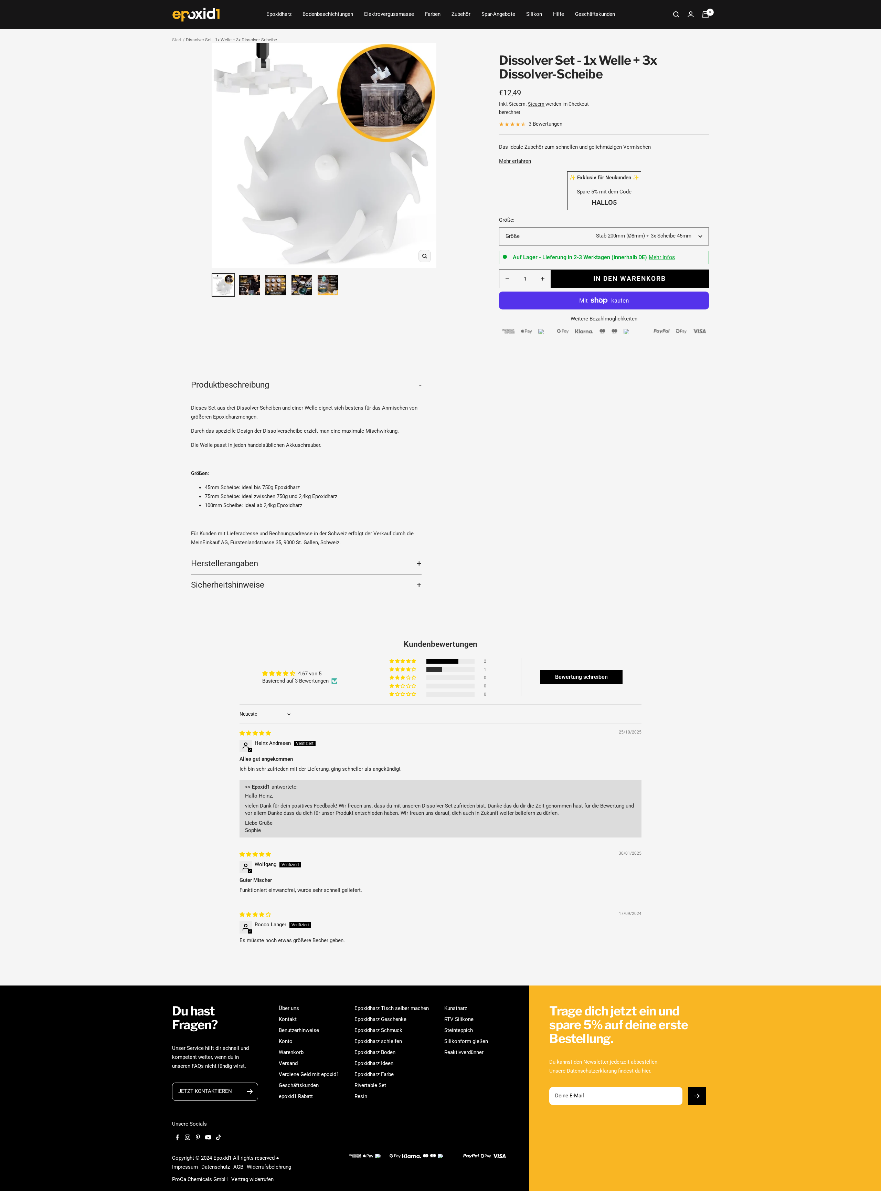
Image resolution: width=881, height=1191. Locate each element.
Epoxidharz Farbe (374, 1074)
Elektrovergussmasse (389, 14)
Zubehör (461, 14)
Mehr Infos (662, 257)
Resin (360, 1096)
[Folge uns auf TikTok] (218, 1137)
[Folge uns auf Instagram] (187, 1137)
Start (176, 39)
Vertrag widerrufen (252, 1179)
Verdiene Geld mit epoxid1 (309, 1074)
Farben (432, 14)
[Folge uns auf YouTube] (208, 1137)
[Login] (691, 14)
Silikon (534, 14)
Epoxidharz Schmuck (378, 1030)
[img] (255, 733)
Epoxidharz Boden (374, 1052)
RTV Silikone (459, 1019)
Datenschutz (215, 1167)
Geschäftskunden (595, 14)
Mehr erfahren (515, 161)
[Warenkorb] (705, 14)
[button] (403, 661)
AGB (238, 1167)
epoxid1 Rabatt (296, 1096)
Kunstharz (455, 1008)
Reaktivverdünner (464, 1052)
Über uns (289, 1008)
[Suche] (676, 14)
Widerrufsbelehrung (269, 1167)
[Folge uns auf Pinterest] (198, 1137)
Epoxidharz (278, 14)
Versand (288, 1063)
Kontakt (288, 1019)
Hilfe (558, 14)
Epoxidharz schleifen (378, 1041)
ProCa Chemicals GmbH (200, 1179)
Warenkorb (291, 1052)
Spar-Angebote (498, 14)
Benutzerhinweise (299, 1030)
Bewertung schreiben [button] (581, 677)
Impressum (185, 1167)
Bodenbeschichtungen (327, 14)
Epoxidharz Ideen (373, 1063)
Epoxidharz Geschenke (380, 1019)
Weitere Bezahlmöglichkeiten (604, 319)
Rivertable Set (370, 1085)
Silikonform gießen (466, 1041)
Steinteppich (458, 1030)
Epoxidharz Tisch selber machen (391, 1008)
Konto (286, 1041)
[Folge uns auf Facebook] (177, 1137)
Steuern (536, 104)
